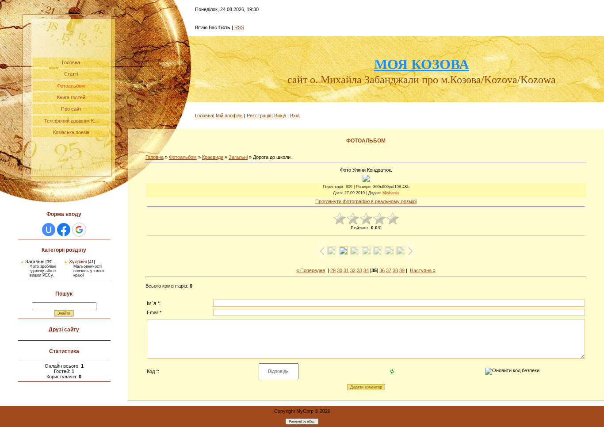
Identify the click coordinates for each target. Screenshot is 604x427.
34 (366, 270)
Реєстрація (259, 115)
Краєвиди (212, 157)
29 (333, 270)
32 (353, 270)
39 (402, 270)
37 (388, 270)
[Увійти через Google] (79, 230)
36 (382, 270)
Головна (154, 157)
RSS (239, 27)
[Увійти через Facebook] (63, 229)
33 (359, 270)
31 (346, 270)
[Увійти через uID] (48, 229)
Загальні (34, 261)
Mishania (390, 193)
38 (395, 270)
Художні (78, 261)
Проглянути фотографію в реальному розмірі (366, 201)
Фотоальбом (183, 157)
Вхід (294, 115)
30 (339, 270)
